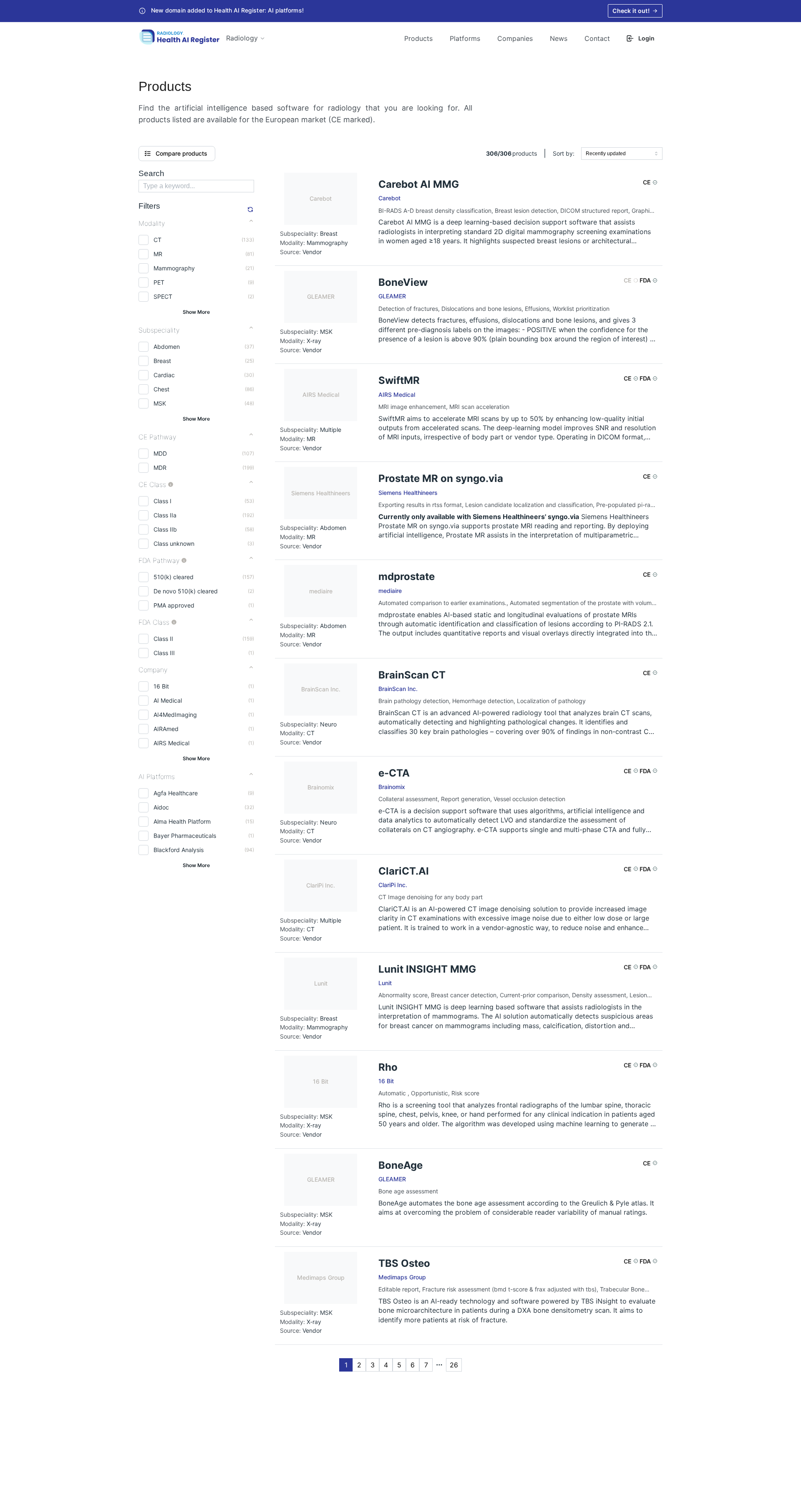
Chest (161, 389)
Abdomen (167, 346)
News (558, 38)
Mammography (174, 268)
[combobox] (621, 153)
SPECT (163, 296)
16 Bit (161, 686)
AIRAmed (166, 728)
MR (158, 253)
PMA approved (174, 605)
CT (157, 239)
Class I (162, 500)
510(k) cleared (174, 576)
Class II (163, 638)
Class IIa (165, 515)
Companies (515, 38)
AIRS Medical (171, 742)
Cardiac (164, 374)
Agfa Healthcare (176, 793)
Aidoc (161, 807)
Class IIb (165, 529)
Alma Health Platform (182, 821)
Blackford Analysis (179, 849)
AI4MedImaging (175, 714)
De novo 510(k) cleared (186, 591)
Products (418, 38)
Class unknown (174, 543)
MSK (160, 403)
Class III (164, 652)
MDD (160, 453)
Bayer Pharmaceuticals (185, 835)
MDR (160, 467)
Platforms (465, 38)
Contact (597, 38)
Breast (162, 360)
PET (159, 282)
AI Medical (168, 700)
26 (454, 1365)
